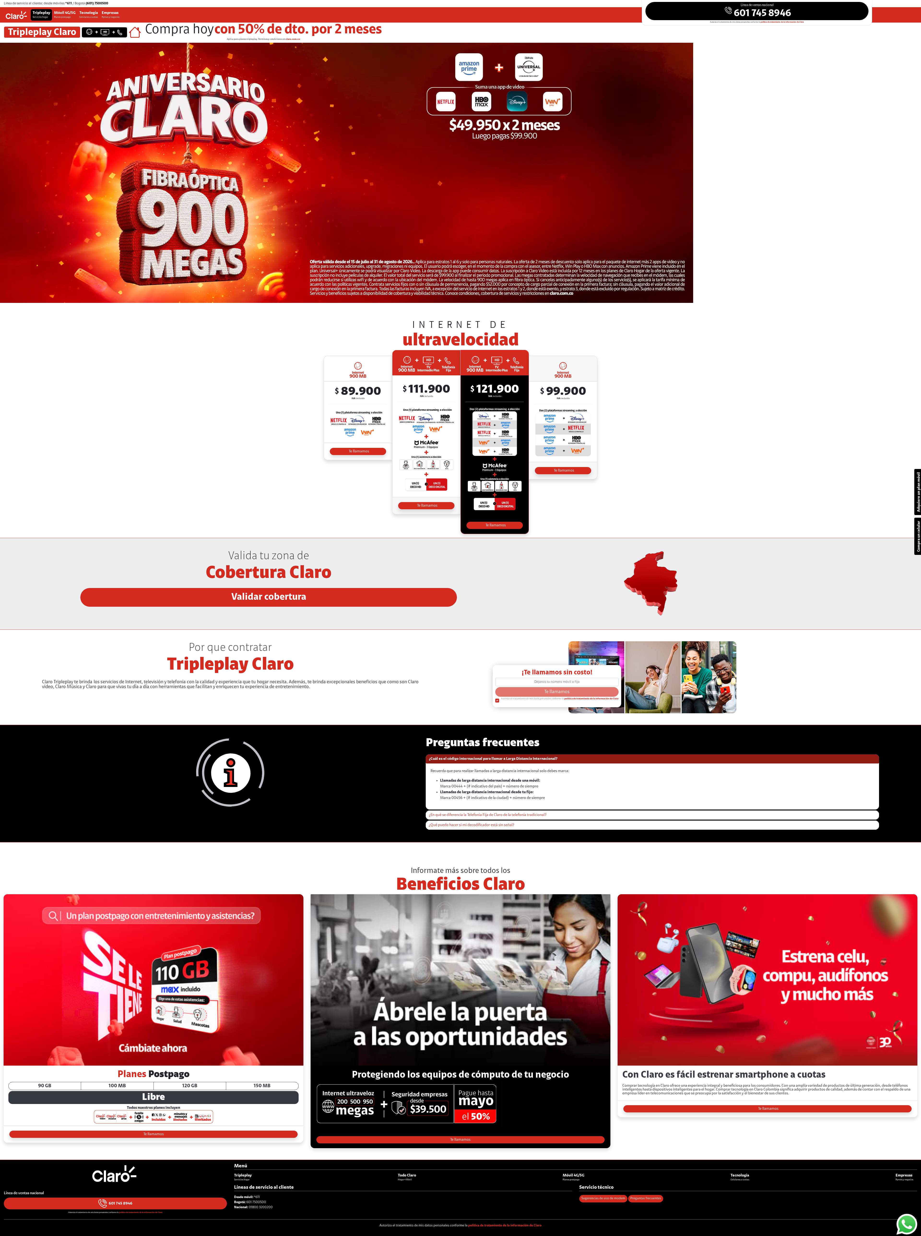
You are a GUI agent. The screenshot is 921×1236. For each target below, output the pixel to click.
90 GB (44, 1086)
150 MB (262, 1086)
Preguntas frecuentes (645, 1198)
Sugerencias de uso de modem (603, 1198)
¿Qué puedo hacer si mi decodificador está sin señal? (471, 825)
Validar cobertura (268, 597)
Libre (153, 1097)
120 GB (189, 1086)
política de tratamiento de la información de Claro (782, 22)
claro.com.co (293, 39)
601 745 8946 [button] (120, 1204)
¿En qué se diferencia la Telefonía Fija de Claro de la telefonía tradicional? (487, 815)
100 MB (117, 1086)
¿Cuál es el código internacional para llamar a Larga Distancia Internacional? (493, 759)
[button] (756, 11)
